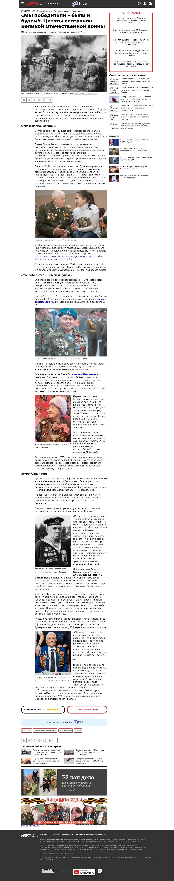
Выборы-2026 (67, 834)
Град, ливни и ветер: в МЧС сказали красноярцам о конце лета (131, 31)
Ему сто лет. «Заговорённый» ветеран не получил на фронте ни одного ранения (47, 761)
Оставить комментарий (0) (87, 710)
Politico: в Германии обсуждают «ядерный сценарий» (133, 168)
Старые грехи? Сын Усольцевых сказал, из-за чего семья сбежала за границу (136, 117)
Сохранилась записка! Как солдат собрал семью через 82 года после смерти (90, 752)
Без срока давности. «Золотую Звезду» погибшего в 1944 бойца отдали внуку (90, 761)
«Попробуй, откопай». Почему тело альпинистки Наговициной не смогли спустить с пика (136, 99)
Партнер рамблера (63, 871)
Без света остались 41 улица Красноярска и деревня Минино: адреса (131, 20)
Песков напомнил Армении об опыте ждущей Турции (136, 159)
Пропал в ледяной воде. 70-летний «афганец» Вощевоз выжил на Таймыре (131, 42)
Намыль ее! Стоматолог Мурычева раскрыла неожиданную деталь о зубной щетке (135, 126)
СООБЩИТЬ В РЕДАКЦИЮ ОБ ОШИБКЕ (91, 834)
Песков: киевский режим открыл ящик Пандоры (134, 141)
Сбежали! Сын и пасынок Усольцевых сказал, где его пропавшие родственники (137, 108)
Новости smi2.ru (30, 825)
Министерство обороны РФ (85, 94)
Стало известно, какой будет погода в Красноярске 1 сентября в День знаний (131, 53)
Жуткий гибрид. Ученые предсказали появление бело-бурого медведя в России (137, 90)
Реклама (55, 834)
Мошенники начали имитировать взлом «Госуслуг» (134, 177)
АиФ (61, 240)
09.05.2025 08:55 (28, 11)
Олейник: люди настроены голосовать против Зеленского (133, 150)
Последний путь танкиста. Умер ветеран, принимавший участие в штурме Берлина (47, 752)
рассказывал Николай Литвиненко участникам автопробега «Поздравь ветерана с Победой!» (69, 258)
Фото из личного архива (63, 359)
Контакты (44, 834)
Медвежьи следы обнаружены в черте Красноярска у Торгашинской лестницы (131, 64)
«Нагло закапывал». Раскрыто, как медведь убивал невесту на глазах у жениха (136, 81)
